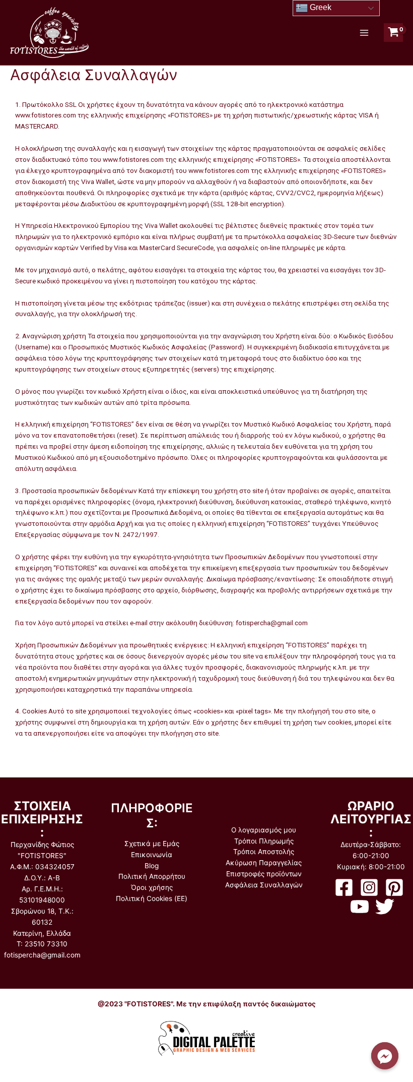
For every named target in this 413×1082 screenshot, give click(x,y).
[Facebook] (344, 887)
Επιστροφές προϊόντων (264, 874)
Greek (319, 7)
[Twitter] (384, 906)
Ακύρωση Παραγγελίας (264, 863)
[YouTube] (359, 906)
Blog (152, 866)
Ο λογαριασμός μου (263, 830)
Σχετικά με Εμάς (151, 843)
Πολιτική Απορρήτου (151, 876)
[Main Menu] (364, 32)
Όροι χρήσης (152, 887)
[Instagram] (369, 887)
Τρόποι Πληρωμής (264, 841)
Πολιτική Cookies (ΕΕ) (151, 898)
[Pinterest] (394, 887)
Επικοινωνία (151, 855)
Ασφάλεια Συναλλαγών (264, 885)
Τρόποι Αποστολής (263, 852)
